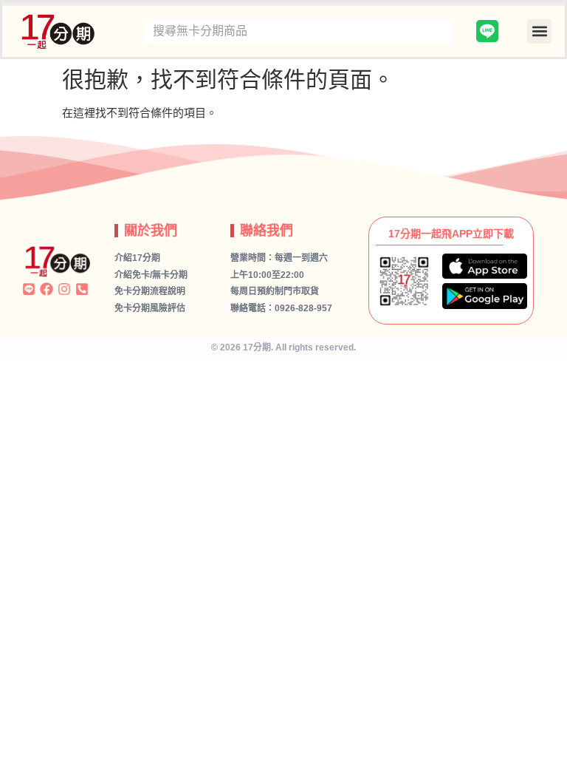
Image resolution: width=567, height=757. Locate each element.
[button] (539, 31)
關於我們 (150, 230)
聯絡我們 (266, 230)
